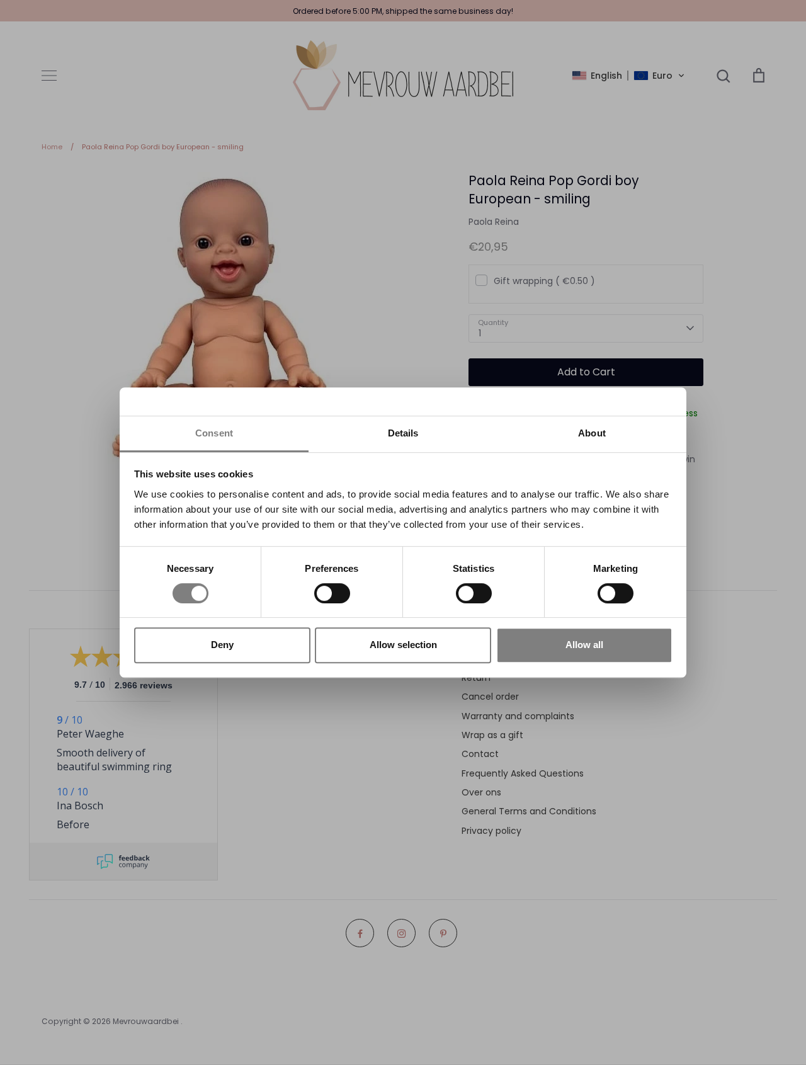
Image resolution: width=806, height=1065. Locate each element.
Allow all (584, 644)
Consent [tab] (214, 433)
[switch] (332, 593)
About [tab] (592, 433)
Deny (222, 644)
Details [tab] (403, 433)
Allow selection (403, 644)
